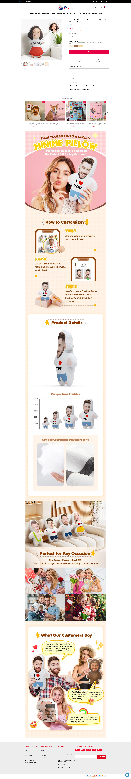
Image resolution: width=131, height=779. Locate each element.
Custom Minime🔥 (67, 13)
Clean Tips (43, 757)
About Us (43, 750)
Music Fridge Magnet (43, 13)
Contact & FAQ (44, 752)
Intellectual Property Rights (30, 762)
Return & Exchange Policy (30, 760)
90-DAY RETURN (83, 89)
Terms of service (28, 752)
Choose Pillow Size (73, 33)
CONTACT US (94, 1)
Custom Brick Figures (56, 13)
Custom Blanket (33, 13)
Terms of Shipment (28, 755)
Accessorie (94, 13)
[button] (24, 39)
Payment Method (28, 757)
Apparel (100, 13)
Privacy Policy (27, 750)
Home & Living (77, 13)
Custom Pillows (86, 13)
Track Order (105, 1)
